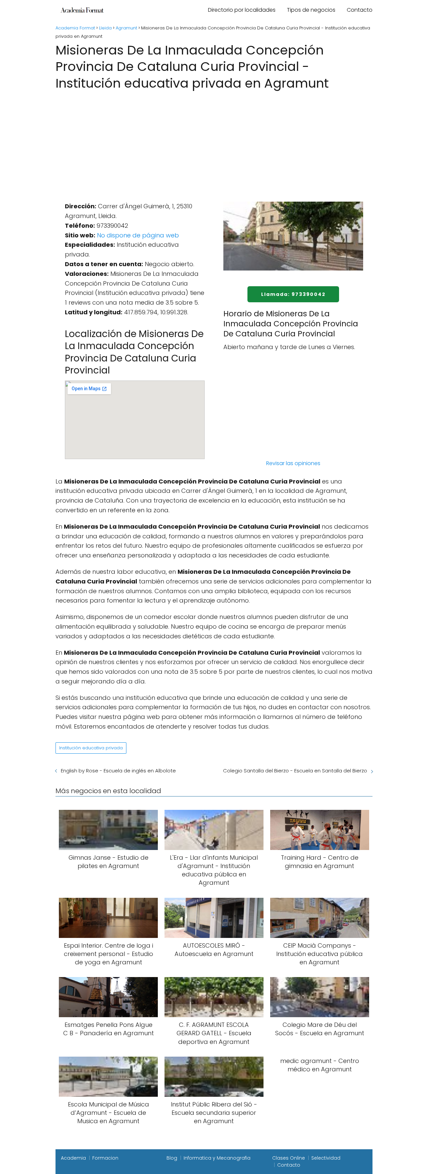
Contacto (359, 10)
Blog (172, 1158)
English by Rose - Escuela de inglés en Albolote (118, 770)
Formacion (105, 1158)
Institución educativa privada (91, 748)
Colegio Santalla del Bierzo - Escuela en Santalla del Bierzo (295, 770)
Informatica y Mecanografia (217, 1158)
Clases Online (288, 1158)
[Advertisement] (214, 142)
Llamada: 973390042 (293, 294)
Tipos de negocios (311, 10)
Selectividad (325, 1158)
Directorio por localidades (242, 10)
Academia (73, 1158)
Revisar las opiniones (293, 463)
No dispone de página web (138, 235)
